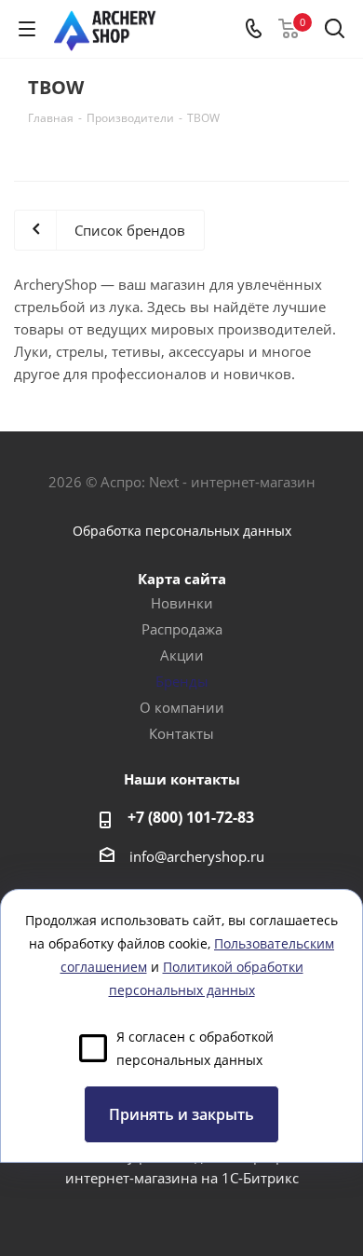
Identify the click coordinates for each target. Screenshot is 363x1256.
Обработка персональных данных (182, 530)
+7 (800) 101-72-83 (191, 817)
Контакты (181, 733)
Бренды (181, 681)
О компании (182, 707)
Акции (182, 655)
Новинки (182, 603)
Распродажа (181, 629)
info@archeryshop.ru (196, 856)
